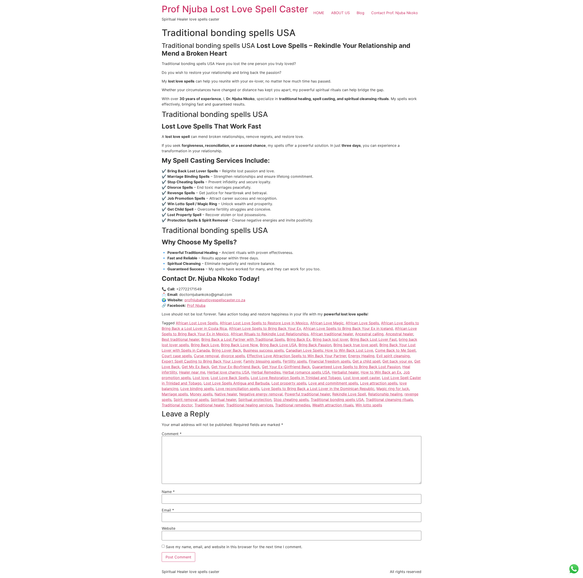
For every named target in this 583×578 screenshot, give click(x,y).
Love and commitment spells (333, 383)
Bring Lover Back (226, 350)
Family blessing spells (262, 361)
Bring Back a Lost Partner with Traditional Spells (243, 339)
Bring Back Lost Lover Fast (373, 339)
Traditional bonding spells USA (337, 399)
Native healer (226, 394)
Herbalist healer (345, 372)
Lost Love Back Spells (230, 377)
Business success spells (263, 350)
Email (168, 510)
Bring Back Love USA (278, 345)
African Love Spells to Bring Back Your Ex (265, 328)
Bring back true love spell (355, 345)
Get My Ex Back (195, 366)
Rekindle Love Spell (349, 394)
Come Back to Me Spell (395, 350)
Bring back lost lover (330, 339)
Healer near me (192, 372)
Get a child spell (366, 361)
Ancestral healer (399, 334)
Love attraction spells (378, 383)
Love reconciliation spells (237, 388)
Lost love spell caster (361, 377)
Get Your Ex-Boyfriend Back (235, 366)
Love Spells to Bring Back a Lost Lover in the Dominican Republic (317, 388)
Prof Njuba (196, 305)
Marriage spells (175, 394)
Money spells (201, 394)
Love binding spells (197, 388)
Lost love (201, 377)
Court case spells (177, 356)
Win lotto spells (368, 405)
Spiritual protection (254, 399)
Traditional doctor (177, 405)
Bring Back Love (205, 345)
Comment (172, 434)
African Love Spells (362, 323)
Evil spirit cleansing (393, 356)
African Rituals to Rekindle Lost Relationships (270, 334)
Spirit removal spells (191, 399)
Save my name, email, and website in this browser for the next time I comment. (234, 547)
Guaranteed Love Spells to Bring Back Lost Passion (356, 366)
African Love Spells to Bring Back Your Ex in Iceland (348, 328)
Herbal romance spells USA (306, 372)
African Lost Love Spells (197, 323)
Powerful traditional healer (307, 394)
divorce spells (233, 356)
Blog (360, 12)
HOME (318, 12)
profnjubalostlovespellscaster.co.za (214, 300)
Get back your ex (397, 361)
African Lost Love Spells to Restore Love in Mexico (264, 323)
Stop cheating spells (291, 399)
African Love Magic (327, 323)
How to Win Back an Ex (381, 372)
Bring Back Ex (299, 339)
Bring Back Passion (315, 345)
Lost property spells (288, 383)
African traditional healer (332, 334)
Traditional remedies (292, 405)
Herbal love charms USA (228, 372)
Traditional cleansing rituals (389, 399)
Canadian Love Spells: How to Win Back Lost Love (329, 350)
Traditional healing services (249, 405)
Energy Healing (361, 356)
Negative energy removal (261, 394)
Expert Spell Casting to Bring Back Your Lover (201, 361)
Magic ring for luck (392, 388)
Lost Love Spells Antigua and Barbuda (236, 383)
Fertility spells (295, 361)
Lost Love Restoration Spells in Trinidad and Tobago (296, 377)
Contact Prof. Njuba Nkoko (394, 12)
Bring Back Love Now (239, 345)
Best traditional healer (180, 339)
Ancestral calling (369, 334)
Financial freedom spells (329, 361)
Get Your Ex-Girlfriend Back (286, 366)
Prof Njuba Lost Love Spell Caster (235, 9)
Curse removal (206, 356)
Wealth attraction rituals (332, 405)
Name (168, 491)
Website (168, 528)
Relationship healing (385, 394)
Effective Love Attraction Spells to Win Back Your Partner (296, 356)
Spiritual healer (223, 399)
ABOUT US (340, 12)
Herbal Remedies (266, 372)
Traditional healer (209, 405)
